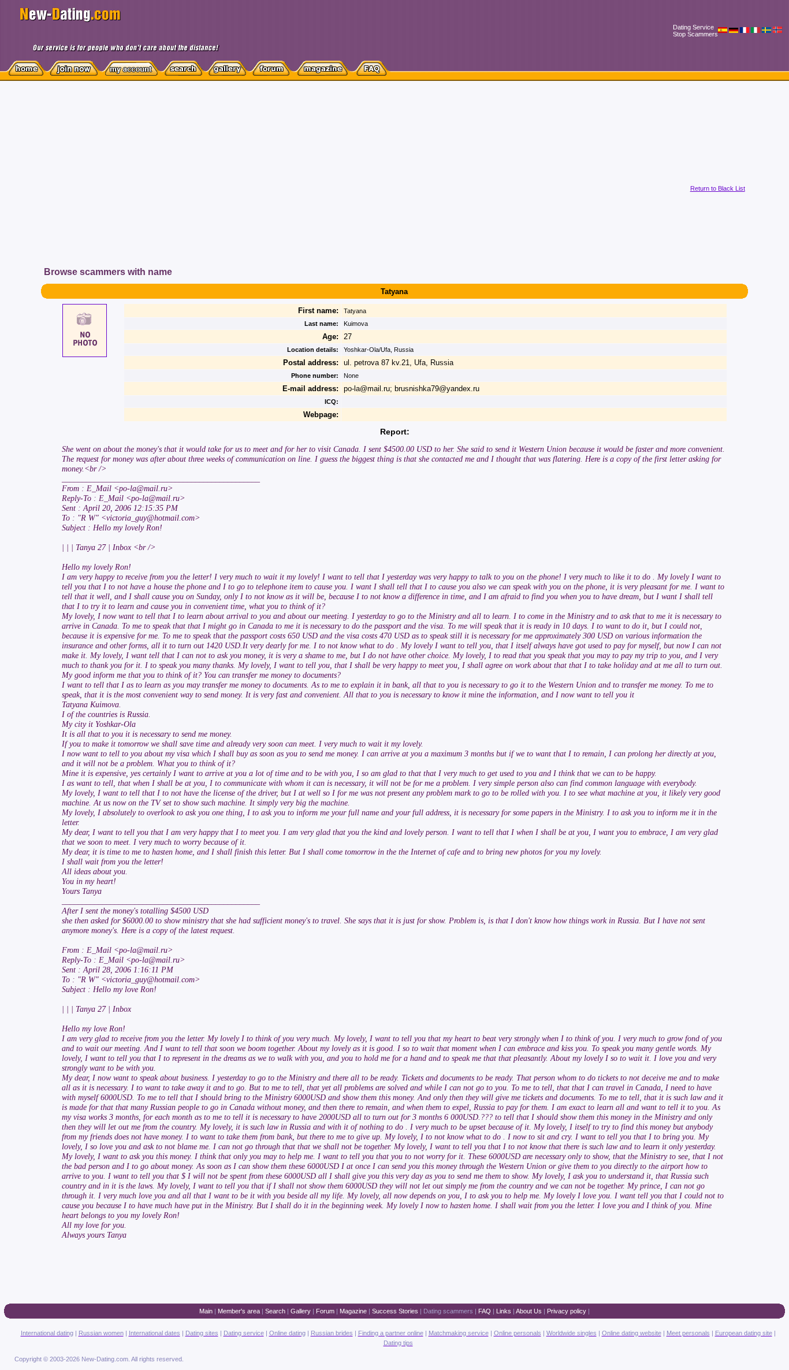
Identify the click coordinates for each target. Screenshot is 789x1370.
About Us (529, 1311)
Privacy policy (566, 1311)
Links (503, 1311)
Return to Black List (717, 188)
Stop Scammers (695, 34)
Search (275, 1311)
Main (206, 1311)
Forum (325, 1311)
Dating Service (693, 27)
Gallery (301, 1311)
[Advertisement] (245, 184)
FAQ (484, 1311)
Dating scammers (448, 1311)
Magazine (353, 1311)
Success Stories (395, 1311)
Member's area (239, 1311)
